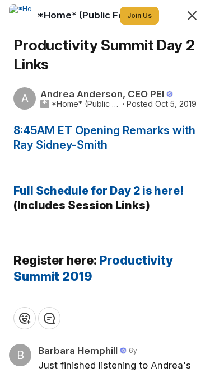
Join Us (139, 15)
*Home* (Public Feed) (86, 104)
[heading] (90, 15)
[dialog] (105, 186)
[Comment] (49, 318)
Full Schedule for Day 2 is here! (98, 190)
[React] (24, 318)
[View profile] (20, 15)
